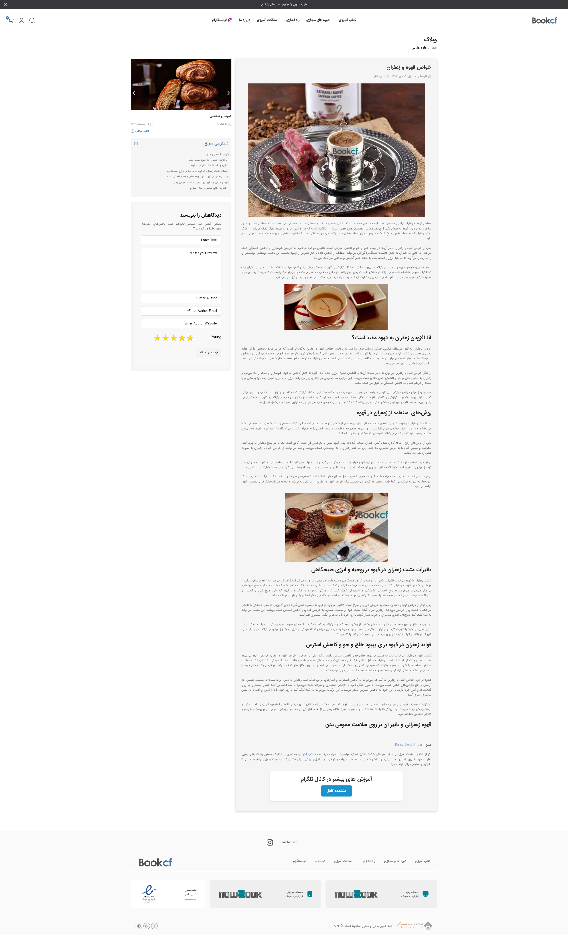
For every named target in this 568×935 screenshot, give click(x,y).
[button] (134, 93)
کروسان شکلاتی (220, 116)
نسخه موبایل (295, 892)
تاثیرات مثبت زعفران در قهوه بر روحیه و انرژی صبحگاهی (198, 171)
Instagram (289, 842)
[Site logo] (544, 20)
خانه (434, 47)
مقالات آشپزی (343, 861)
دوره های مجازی (395, 861)
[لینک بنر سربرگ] (290, 4)
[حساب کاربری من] (21, 20)
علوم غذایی (419, 47)
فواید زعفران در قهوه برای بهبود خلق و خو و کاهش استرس (197, 176)
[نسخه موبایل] (309, 893)
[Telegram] (139, 926)
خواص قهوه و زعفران (217, 154)
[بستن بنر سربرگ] (5, 4)
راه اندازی (369, 861)
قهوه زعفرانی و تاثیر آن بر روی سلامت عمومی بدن (201, 182)
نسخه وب (412, 892)
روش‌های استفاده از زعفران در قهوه (210, 165)
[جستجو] (32, 20)
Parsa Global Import (409, 744)
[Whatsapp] (146, 926)
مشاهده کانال (336, 791)
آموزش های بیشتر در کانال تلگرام (208, 188)
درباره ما (319, 861)
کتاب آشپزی (306, 754)
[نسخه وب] (425, 893)
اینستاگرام (299, 861)
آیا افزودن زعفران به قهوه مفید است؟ (208, 160)
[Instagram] (154, 926)
